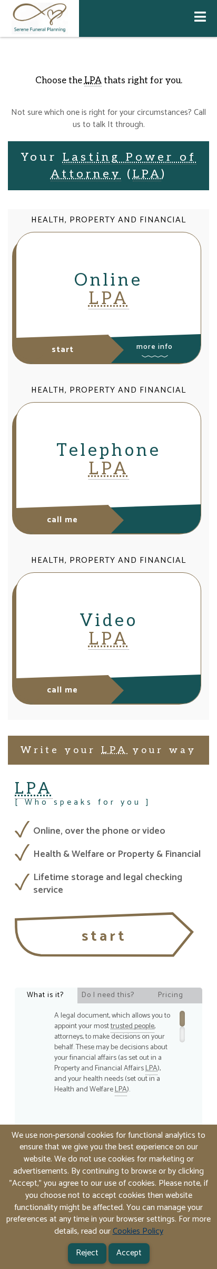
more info (154, 347)
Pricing (170, 995)
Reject (87, 1253)
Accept (129, 1253)
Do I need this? (108, 995)
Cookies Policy (138, 1231)
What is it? (45, 995)
